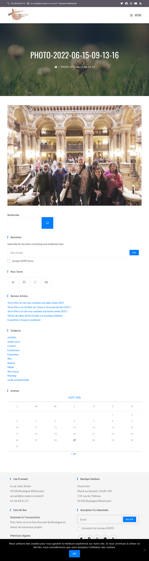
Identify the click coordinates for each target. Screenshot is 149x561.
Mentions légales (20, 535)
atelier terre (13, 341)
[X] (13, 282)
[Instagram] (35, 282)
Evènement (13, 350)
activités (11, 337)
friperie (11, 363)
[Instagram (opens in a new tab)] (131, 3)
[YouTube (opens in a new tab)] (135, 3)
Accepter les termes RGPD (98, 528)
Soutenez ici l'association (25, 517)
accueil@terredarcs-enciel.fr (44, 3)
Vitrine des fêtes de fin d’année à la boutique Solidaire (35, 315)
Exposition (12, 354)
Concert (11, 345)
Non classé (13, 371)
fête (9, 358)
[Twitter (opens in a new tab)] (121, 3)
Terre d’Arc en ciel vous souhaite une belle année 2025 (35, 302)
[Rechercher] (47, 223)
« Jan (73, 453)
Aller (129, 519)
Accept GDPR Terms (23, 260)
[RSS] (113, 538)
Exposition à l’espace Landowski (24, 319)
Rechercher (13, 214)
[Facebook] (24, 282)
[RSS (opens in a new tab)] (140, 3)
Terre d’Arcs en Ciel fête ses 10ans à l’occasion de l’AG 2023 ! (39, 307)
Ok (74, 553)
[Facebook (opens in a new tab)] (126, 3)
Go (134, 252)
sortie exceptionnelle (18, 379)
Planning (11, 375)
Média (10, 367)
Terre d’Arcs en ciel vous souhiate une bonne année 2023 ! (37, 311)
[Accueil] (56, 66)
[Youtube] (46, 282)
